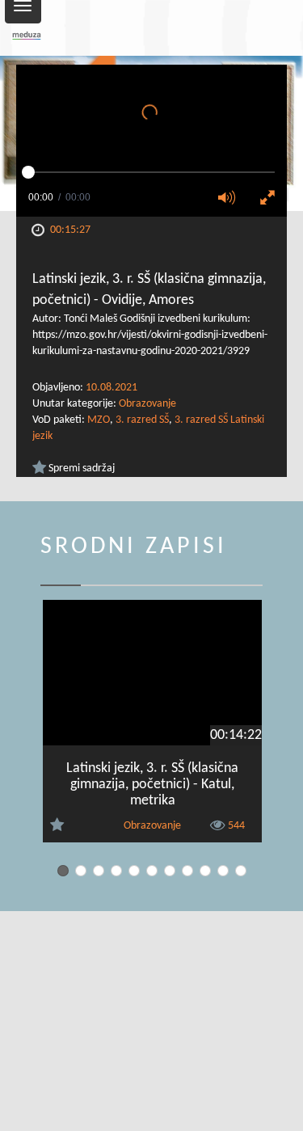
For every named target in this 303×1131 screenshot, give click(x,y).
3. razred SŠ (142, 420)
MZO (98, 420)
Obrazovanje (147, 404)
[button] (232, 199)
